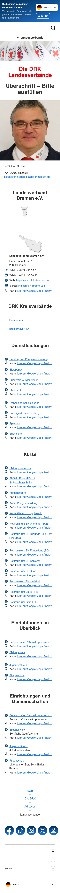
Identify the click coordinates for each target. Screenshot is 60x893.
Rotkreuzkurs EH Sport (22, 571)
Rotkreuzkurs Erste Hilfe (23, 591)
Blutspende (16, 369)
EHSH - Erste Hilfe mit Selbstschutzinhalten (22, 480)
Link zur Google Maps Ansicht (34, 291)
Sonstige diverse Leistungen (25, 413)
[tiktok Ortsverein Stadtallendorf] (20, 830)
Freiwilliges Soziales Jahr (24, 403)
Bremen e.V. (16, 320)
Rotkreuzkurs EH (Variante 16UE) (29, 523)
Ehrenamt (15, 390)
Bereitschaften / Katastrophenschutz (30, 642)
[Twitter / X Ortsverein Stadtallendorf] (42, 830)
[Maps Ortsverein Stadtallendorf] (53, 830)
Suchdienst (15, 433)
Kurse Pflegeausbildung (23, 503)
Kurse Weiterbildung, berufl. (25, 513)
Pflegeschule (16, 675)
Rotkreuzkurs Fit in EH (22, 602)
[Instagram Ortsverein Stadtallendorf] (31, 830)
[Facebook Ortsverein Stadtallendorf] (9, 830)
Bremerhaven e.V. (19, 328)
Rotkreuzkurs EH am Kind (24, 581)
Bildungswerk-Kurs (20, 468)
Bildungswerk (17, 652)
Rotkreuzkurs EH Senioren (24, 561)
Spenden (14, 423)
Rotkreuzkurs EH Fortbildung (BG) (29, 550)
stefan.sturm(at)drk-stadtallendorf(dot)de (26, 176)
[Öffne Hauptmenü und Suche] (54, 28)
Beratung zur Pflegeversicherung (28, 359)
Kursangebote (17, 492)
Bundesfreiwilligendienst (23, 380)
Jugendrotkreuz (18, 665)
